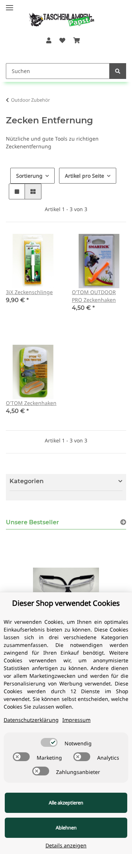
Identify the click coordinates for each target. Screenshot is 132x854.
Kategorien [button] (27, 481)
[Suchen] (117, 71)
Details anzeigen (66, 845)
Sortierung (29, 175)
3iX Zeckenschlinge (29, 292)
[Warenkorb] (76, 40)
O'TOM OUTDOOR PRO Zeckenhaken (94, 296)
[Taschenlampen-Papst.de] (56, 16)
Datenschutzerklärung (31, 719)
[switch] (49, 742)
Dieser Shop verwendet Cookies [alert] (66, 603)
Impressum (76, 719)
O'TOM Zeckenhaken (31, 402)
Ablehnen (66, 827)
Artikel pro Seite (84, 175)
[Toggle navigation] (9, 4)
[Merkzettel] (62, 40)
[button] (48, 40)
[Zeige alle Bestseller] (123, 522)
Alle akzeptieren (66, 802)
